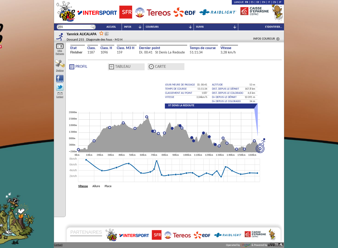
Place (108, 186)
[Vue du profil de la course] (71, 66)
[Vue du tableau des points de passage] (111, 66)
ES (252, 2)
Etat (73, 48)
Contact (59, 97)
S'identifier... (273, 27)
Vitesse (226, 48)
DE (257, 2)
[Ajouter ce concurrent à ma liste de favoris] (101, 33)
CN (274, 2)
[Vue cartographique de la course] (151, 66)
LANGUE (239, 2)
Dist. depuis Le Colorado (227, 93)
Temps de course (203, 48)
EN (263, 2)
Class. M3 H (125, 48)
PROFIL (81, 67)
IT (269, 2)
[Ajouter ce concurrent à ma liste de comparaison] (107, 34)
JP (280, 2)
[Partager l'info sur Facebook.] (59, 78)
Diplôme (60, 70)
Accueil (111, 27)
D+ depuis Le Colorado (226, 101)
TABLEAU (123, 67)
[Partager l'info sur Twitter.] (59, 87)
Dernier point (149, 48)
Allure (96, 186)
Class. (91, 48)
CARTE (160, 67)
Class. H (106, 48)
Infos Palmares (60, 52)
